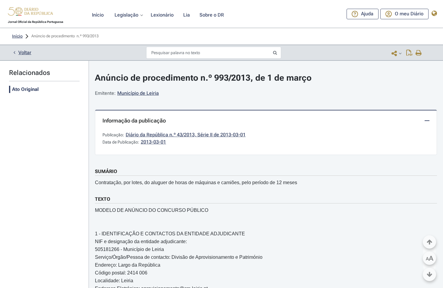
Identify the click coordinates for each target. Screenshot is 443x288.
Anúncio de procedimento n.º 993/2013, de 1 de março (203, 78)
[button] (30, 12)
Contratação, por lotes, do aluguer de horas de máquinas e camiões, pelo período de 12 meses (196, 182)
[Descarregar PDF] (409, 53)
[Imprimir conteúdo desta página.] (419, 53)
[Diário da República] (30, 12)
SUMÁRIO (106, 171)
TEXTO (102, 199)
